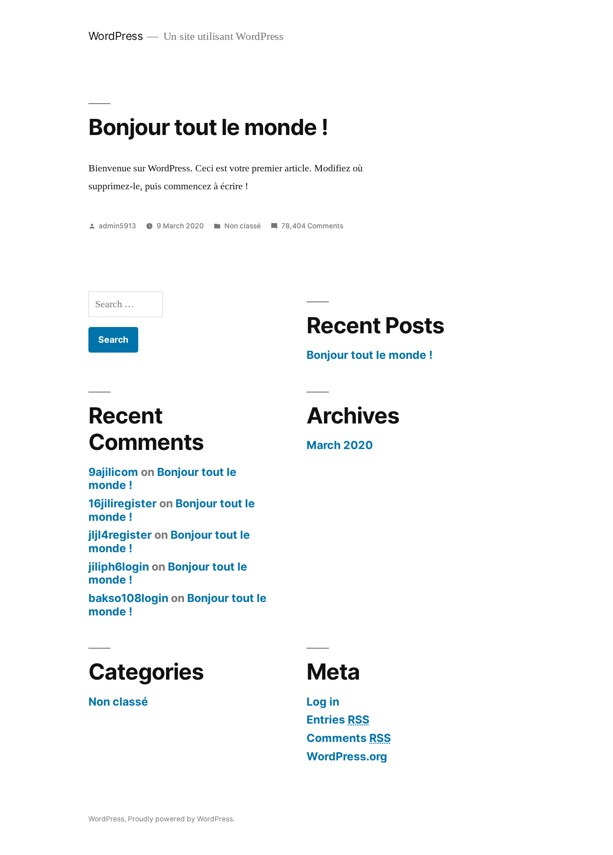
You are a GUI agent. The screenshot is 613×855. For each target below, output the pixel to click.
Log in (322, 701)
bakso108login (128, 598)
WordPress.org (346, 756)
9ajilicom (113, 472)
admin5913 (117, 226)
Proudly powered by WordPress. (181, 819)
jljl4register (120, 534)
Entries (337, 719)
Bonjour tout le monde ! (208, 126)
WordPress (115, 36)
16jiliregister (122, 503)
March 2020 (339, 445)
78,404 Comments (312, 226)
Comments (348, 738)
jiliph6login (118, 566)
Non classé (242, 226)
